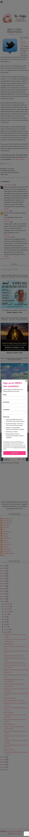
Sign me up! (14, 453)
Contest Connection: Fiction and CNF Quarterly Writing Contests (14, 424)
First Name (6, 402)
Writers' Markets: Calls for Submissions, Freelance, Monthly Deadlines (14, 435)
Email (4, 394)
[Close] (26, 381)
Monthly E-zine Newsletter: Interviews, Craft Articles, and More (15, 428)
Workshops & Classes (12, 431)
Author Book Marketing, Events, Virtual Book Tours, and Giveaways (15, 420)
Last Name (6, 409)
